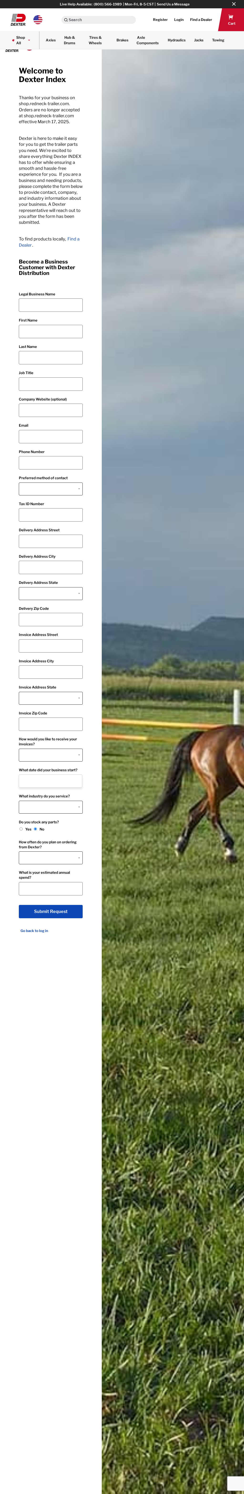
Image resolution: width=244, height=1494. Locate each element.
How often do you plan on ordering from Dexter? (47, 844)
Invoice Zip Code (33, 713)
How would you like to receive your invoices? (48, 741)
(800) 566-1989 (108, 4)
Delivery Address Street (39, 530)
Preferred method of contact (43, 478)
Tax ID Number (31, 504)
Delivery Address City (37, 556)
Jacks (198, 40)
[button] (26, 20)
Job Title (26, 373)
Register (160, 20)
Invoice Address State (37, 687)
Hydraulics (177, 40)
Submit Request (51, 911)
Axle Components (148, 40)
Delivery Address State (38, 583)
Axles (51, 40)
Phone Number (32, 452)
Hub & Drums (69, 40)
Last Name (28, 347)
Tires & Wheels (95, 40)
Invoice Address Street (38, 635)
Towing (218, 40)
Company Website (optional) (43, 399)
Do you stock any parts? (39, 822)
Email (23, 425)
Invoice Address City (36, 661)
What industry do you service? (44, 796)
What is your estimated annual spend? (44, 875)
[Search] (65, 20)
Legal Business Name (37, 294)
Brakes (122, 40)
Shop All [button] (20, 40)
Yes (28, 829)
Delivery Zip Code (34, 608)
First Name (28, 320)
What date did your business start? (48, 770)
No (42, 829)
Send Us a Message (173, 4)
